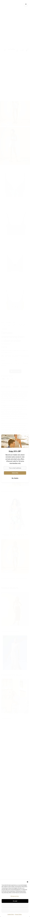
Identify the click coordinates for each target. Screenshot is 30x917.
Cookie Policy (11, 914)
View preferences (15, 910)
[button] (27, 882)
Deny (15, 905)
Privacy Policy (18, 914)
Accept (15, 901)
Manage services (15, 896)
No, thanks (15, 478)
